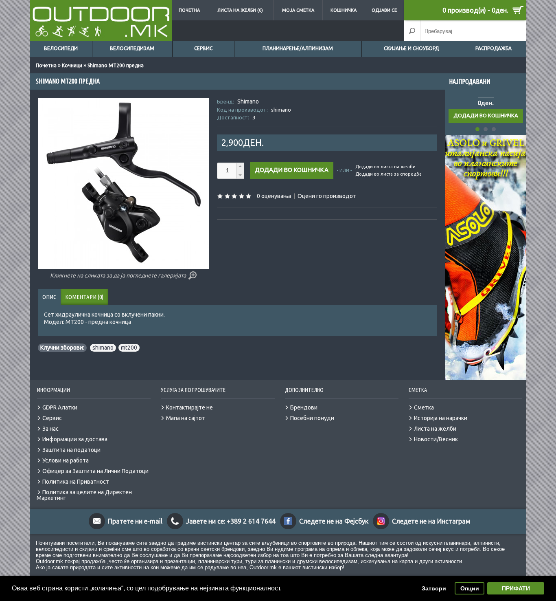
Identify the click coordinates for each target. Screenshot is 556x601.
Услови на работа (65, 460)
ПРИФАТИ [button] (516, 588)
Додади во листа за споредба (388, 174)
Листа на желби (435, 428)
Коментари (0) (84, 296)
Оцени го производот (327, 196)
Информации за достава (74, 439)
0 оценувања (274, 196)
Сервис (203, 48)
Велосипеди (61, 48)
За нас (50, 428)
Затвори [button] (434, 588)
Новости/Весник (436, 439)
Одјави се (384, 10)
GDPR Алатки (59, 407)
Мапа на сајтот (185, 418)
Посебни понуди (312, 418)
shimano (103, 347)
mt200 (129, 347)
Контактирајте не (189, 407)
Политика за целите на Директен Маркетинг (84, 495)
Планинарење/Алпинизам (298, 48)
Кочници (72, 65)
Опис (49, 296)
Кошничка (344, 10)
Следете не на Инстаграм (431, 521)
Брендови (303, 407)
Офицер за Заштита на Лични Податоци (95, 471)
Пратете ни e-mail (135, 521)
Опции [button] (469, 588)
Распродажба (493, 48)
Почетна (189, 10)
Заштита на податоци (71, 450)
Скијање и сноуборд (411, 48)
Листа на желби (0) (240, 10)
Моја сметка (298, 10)
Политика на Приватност (75, 481)
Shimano (248, 101)
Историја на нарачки (440, 418)
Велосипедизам (132, 48)
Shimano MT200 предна (116, 65)
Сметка (424, 407)
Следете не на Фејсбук (333, 521)
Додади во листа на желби (385, 167)
